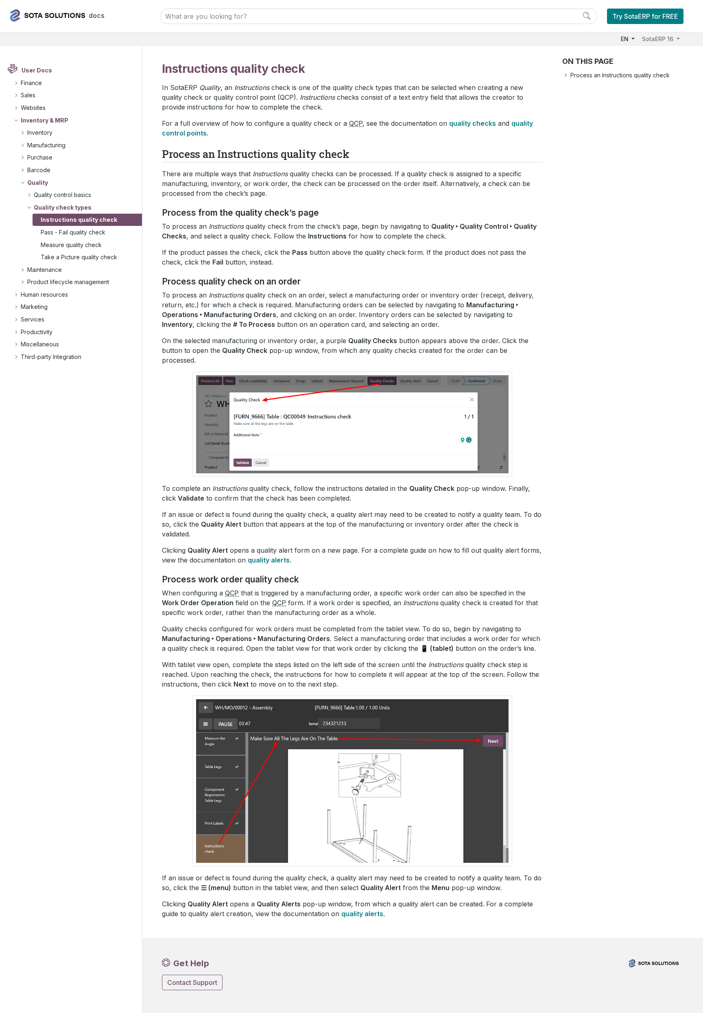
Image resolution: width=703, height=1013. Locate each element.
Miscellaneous (40, 344)
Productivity (36, 331)
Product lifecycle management (68, 281)
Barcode (38, 169)
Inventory (39, 132)
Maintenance (44, 269)
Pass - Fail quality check (73, 232)
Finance (31, 82)
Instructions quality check (79, 219)
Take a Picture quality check (79, 257)
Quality (37, 182)
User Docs (37, 70)
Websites (33, 107)
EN (625, 38)
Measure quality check (71, 244)
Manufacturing (46, 145)
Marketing (34, 306)
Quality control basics (62, 194)
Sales (28, 95)
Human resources (44, 294)
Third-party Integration (51, 356)
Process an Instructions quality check (620, 75)
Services (32, 319)
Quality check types (63, 207)
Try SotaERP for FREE (645, 16)
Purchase (39, 157)
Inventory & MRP (44, 120)
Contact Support (192, 982)
